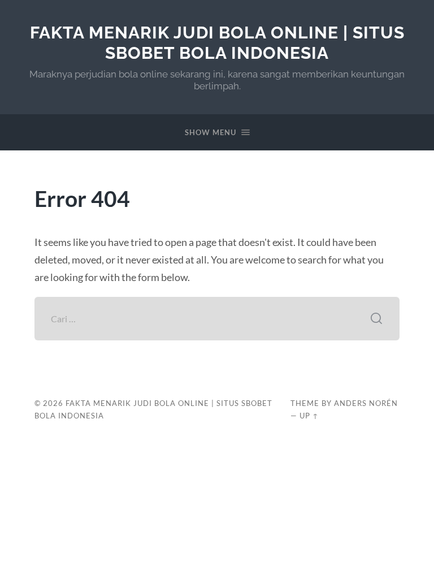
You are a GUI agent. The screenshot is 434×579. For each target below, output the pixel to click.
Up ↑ (309, 415)
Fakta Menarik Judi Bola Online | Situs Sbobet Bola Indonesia (217, 43)
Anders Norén (366, 403)
